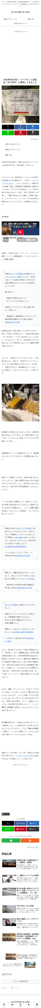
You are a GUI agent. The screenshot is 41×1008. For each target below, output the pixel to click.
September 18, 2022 (12, 322)
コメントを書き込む (20, 981)
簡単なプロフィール (12, 150)
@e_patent (19, 537)
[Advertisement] (20, 53)
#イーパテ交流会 (16, 274)
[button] (33, 133)
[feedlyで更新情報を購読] (11, 840)
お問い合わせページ (12, 144)
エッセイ (6, 814)
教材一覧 (8, 155)
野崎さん (8, 180)
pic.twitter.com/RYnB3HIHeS (22, 632)
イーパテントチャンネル (24, 756)
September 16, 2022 (22, 555)
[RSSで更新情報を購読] (30, 840)
